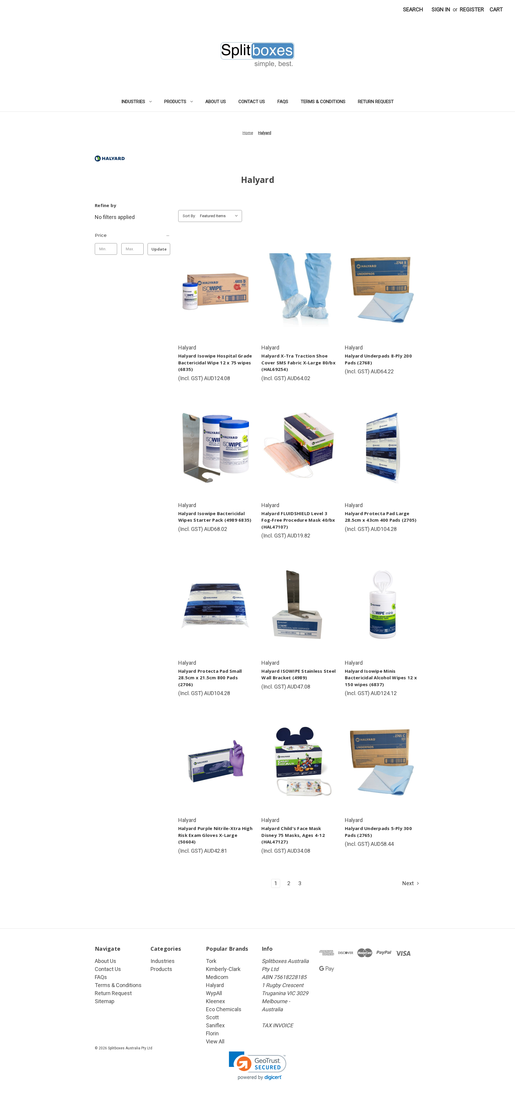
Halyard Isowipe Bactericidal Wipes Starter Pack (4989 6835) (215, 516)
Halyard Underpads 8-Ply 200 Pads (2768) (378, 359)
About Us (215, 101)
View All (215, 1041)
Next (408, 883)
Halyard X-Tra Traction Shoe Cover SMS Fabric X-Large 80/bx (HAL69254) (298, 362)
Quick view (215, 276)
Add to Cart (215, 303)
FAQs (282, 101)
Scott (212, 1017)
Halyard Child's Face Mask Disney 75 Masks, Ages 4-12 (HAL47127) (293, 835)
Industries (133, 101)
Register (472, 9)
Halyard (215, 985)
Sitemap (104, 1001)
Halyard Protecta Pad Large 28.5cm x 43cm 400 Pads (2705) (380, 516)
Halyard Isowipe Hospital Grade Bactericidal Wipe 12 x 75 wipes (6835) (215, 362)
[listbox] (220, 216)
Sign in (441, 9)
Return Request (376, 101)
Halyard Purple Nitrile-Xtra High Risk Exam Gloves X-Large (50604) (215, 835)
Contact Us (251, 101)
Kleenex (215, 1001)
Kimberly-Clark (223, 969)
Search (413, 9)
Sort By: (189, 216)
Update (159, 249)
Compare (213, 290)
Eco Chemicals (223, 1009)
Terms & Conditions (323, 101)
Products (175, 101)
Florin (212, 1033)
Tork (211, 961)
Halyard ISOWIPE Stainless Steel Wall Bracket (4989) (298, 674)
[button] (258, 1066)
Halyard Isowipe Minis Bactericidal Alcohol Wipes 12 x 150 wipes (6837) (381, 677)
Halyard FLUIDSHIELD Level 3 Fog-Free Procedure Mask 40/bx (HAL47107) (298, 520)
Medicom (217, 977)
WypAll (214, 993)
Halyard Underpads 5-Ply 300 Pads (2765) (378, 831)
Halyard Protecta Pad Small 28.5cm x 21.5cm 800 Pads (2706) (210, 677)
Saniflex (215, 1025)
